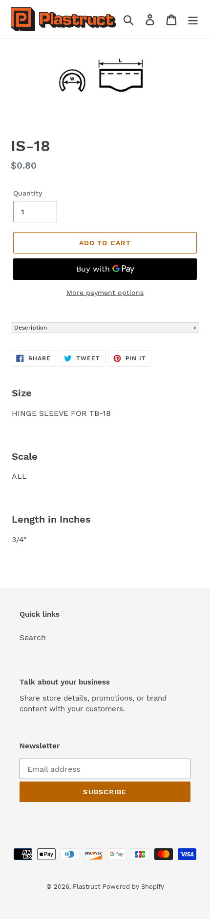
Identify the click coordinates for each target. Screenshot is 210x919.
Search (33, 637)
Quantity (27, 193)
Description (30, 327)
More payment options (105, 292)
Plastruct (86, 886)
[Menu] (193, 19)
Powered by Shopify (133, 886)
